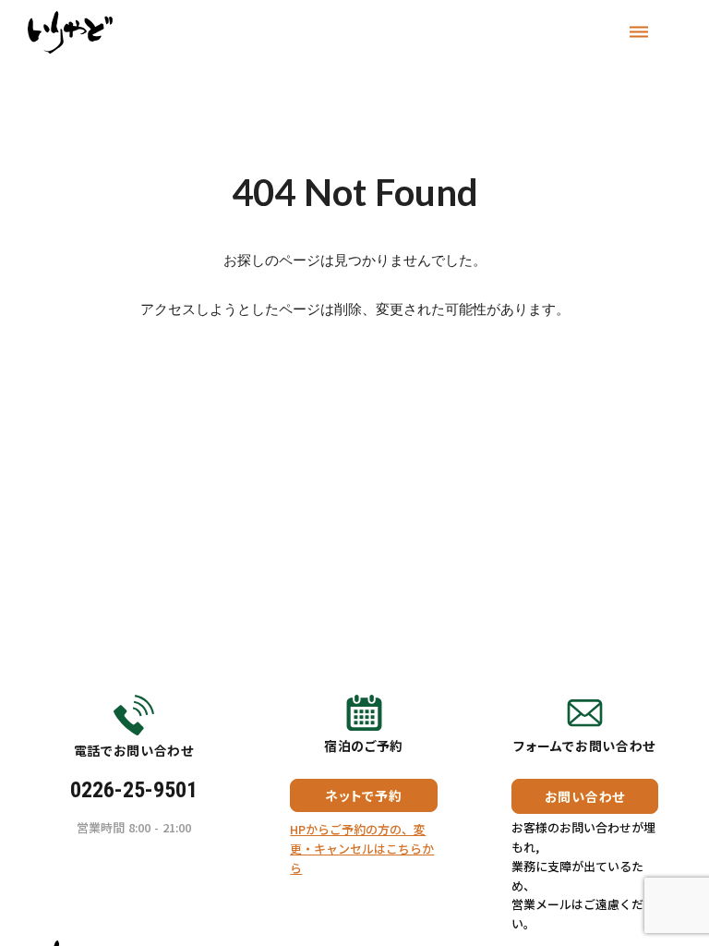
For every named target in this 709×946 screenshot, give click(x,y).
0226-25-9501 (134, 790)
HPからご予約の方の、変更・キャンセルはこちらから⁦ (362, 848)
